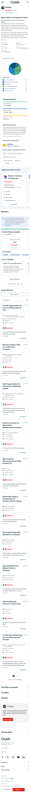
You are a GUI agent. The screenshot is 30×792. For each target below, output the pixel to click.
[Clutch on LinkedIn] (23, 757)
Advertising (17, 160)
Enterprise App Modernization (11, 86)
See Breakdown (14, 247)
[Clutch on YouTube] (18, 757)
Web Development (8, 90)
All (4, 153)
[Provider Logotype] (2, 7)
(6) (12, 181)
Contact (18, 789)
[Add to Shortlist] (27, 789)
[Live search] (27, 2)
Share (26, 305)
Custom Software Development (11, 82)
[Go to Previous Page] (11, 676)
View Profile (14, 204)
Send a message (8, 719)
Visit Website (7, 789)
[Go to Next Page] (19, 676)
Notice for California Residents (7, 781)
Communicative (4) (15, 255)
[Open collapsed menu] (2, 2)
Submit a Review (14, 294)
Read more (3, 40)
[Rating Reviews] (8, 10)
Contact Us (3, 751)
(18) (18, 245)
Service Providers (5, 770)
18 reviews (14, 10)
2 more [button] (18, 187)
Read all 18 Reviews (15, 279)
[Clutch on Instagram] (13, 757)
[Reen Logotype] (5, 177)
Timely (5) (5, 255)
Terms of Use (4, 783)
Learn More (7, 225)
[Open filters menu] (27, 300)
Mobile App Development (10, 88)
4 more (7, 163)
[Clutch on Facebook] (2, 757)
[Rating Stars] (9, 181)
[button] (13, 300)
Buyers (3, 766)
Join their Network (8, 12)
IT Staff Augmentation (9, 79)
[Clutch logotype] (15, 2)
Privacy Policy (4, 776)
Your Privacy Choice (5, 778)
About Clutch (4, 762)
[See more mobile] (23, 338)
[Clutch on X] (7, 757)
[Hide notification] (27, 218)
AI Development (8, 84)
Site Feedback (4, 748)
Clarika (8, 7)
